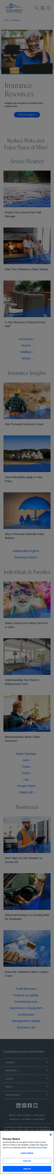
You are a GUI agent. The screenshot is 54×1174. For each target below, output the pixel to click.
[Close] (51, 1135)
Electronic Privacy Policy (37, 1148)
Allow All (26, 1169)
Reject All (27, 1161)
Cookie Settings (27, 1153)
